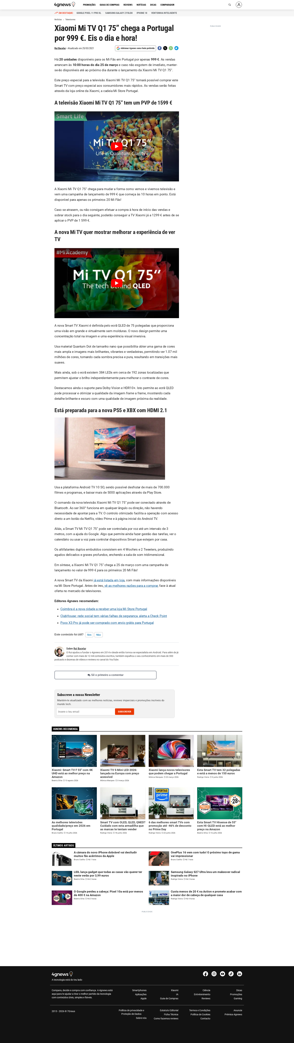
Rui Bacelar (60, 48)
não (98, 634)
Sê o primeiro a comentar (107, 675)
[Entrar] (239, 5)
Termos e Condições (199, 1010)
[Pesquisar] (229, 4)
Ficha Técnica (171, 1014)
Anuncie (238, 1010)
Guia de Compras (169, 998)
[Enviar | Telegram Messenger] (176, 48)
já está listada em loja (109, 580)
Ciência (206, 990)
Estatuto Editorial (169, 1010)
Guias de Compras (109, 4)
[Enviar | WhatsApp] (171, 48)
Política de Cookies (200, 1014)
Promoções (89, 4)
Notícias (141, 4)
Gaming (238, 998)
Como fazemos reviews (166, 1018)
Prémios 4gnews (233, 1014)
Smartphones (139, 990)
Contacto (205, 1018)
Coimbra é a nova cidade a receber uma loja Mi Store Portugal (103, 609)
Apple (143, 998)
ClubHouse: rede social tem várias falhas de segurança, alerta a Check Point (113, 616)
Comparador (167, 4)
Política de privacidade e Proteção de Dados (131, 1012)
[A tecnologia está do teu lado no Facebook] (205, 973)
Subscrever (124, 711)
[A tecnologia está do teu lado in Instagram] (214, 973)
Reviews (128, 4)
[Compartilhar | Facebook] (160, 48)
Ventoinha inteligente (164, 13)
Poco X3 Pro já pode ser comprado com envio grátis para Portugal (107, 623)
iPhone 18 (142, 13)
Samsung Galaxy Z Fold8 (119, 13)
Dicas (153, 4)
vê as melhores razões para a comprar (131, 586)
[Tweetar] (165, 48)
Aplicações (140, 994)
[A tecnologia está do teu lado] (65, 4)
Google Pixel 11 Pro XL (89, 13)
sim (89, 634)
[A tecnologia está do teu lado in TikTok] (231, 973)
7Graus (71, 1011)
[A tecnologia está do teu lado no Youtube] (222, 973)
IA (177, 994)
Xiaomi (174, 990)
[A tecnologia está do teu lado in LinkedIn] (239, 973)
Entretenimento (202, 994)
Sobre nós (141, 1018)
